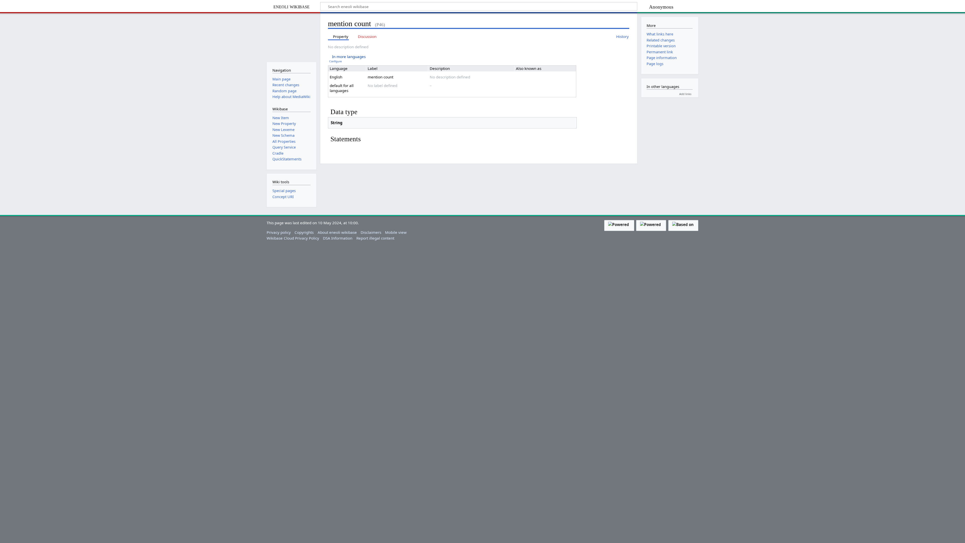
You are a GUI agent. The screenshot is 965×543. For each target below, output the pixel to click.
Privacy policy (279, 232)
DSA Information (337, 238)
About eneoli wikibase (337, 232)
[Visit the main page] (291, 37)
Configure (335, 61)
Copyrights (304, 232)
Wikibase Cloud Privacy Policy (293, 238)
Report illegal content (375, 238)
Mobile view (396, 232)
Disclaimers (371, 232)
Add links (685, 94)
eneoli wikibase (291, 6)
